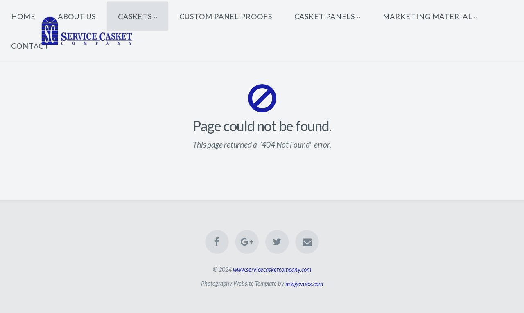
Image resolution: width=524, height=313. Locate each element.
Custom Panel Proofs (225, 15)
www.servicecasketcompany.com (272, 269)
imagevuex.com (304, 283)
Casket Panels (324, 15)
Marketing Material (427, 15)
